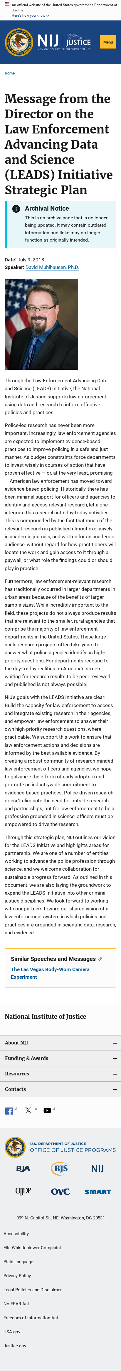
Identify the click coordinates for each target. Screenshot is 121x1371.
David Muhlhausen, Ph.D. (52, 267)
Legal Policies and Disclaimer (33, 1289)
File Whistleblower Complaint (32, 1247)
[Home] (64, 42)
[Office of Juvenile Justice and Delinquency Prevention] (23, 1197)
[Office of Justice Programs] (19, 42)
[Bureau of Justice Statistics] (60, 1177)
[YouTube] (49, 1112)
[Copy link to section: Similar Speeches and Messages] (99, 958)
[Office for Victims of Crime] (60, 1196)
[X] (30, 1112)
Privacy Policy (17, 1275)
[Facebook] (11, 1112)
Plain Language (18, 1261)
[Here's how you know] (60, 10)
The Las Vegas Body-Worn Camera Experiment (50, 973)
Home (10, 73)
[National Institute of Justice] (98, 1173)
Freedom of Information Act (31, 1317)
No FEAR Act (16, 1303)
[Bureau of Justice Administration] (23, 1173)
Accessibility (16, 1233)
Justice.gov (15, 1346)
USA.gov (12, 1331)
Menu (108, 42)
